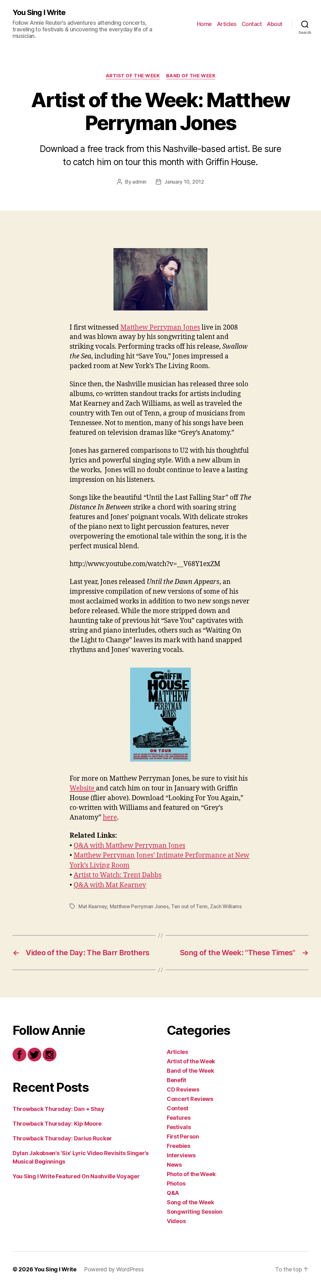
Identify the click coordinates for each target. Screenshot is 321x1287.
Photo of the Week (191, 1174)
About (274, 24)
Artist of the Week (133, 76)
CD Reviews (183, 1089)
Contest (177, 1108)
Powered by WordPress (114, 1269)
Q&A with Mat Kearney (110, 885)
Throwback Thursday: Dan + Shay (58, 1109)
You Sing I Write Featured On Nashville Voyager (76, 1176)
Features (179, 1117)
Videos (176, 1221)
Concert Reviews (190, 1099)
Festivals (179, 1127)
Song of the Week (190, 1202)
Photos (176, 1183)
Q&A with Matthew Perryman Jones (129, 846)
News (174, 1164)
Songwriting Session (195, 1211)
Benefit (176, 1080)
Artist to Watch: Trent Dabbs (117, 875)
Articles (227, 24)
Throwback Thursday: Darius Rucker (62, 1138)
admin (139, 182)
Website (83, 788)
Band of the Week (191, 76)
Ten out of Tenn (189, 906)
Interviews (181, 1155)
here (110, 817)
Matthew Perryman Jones (160, 327)
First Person (183, 1136)
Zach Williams (226, 906)
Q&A (173, 1193)
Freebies (178, 1146)
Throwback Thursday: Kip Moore (57, 1123)
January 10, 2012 (184, 182)
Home (204, 24)
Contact (252, 24)
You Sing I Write (39, 12)
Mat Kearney (92, 906)
